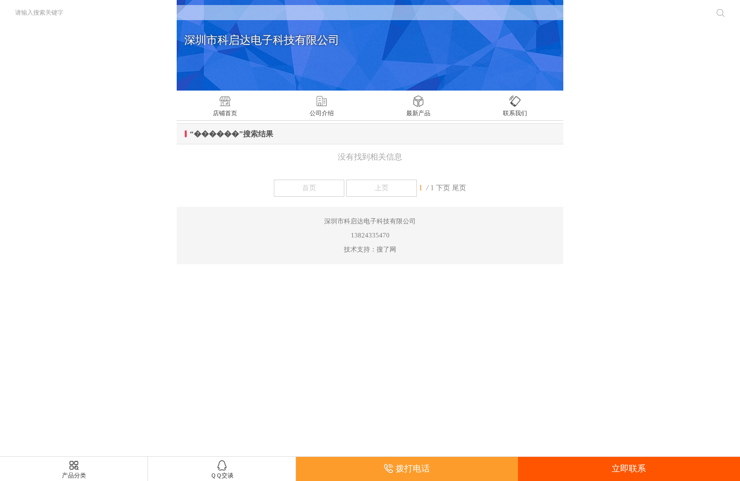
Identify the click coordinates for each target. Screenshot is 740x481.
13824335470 (370, 235)
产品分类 (74, 475)
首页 (309, 188)
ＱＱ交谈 (222, 475)
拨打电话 (413, 468)
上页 (382, 188)
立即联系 (629, 468)
